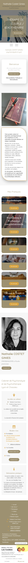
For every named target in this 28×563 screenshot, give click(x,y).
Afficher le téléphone (15, 444)
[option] (14, 26)
